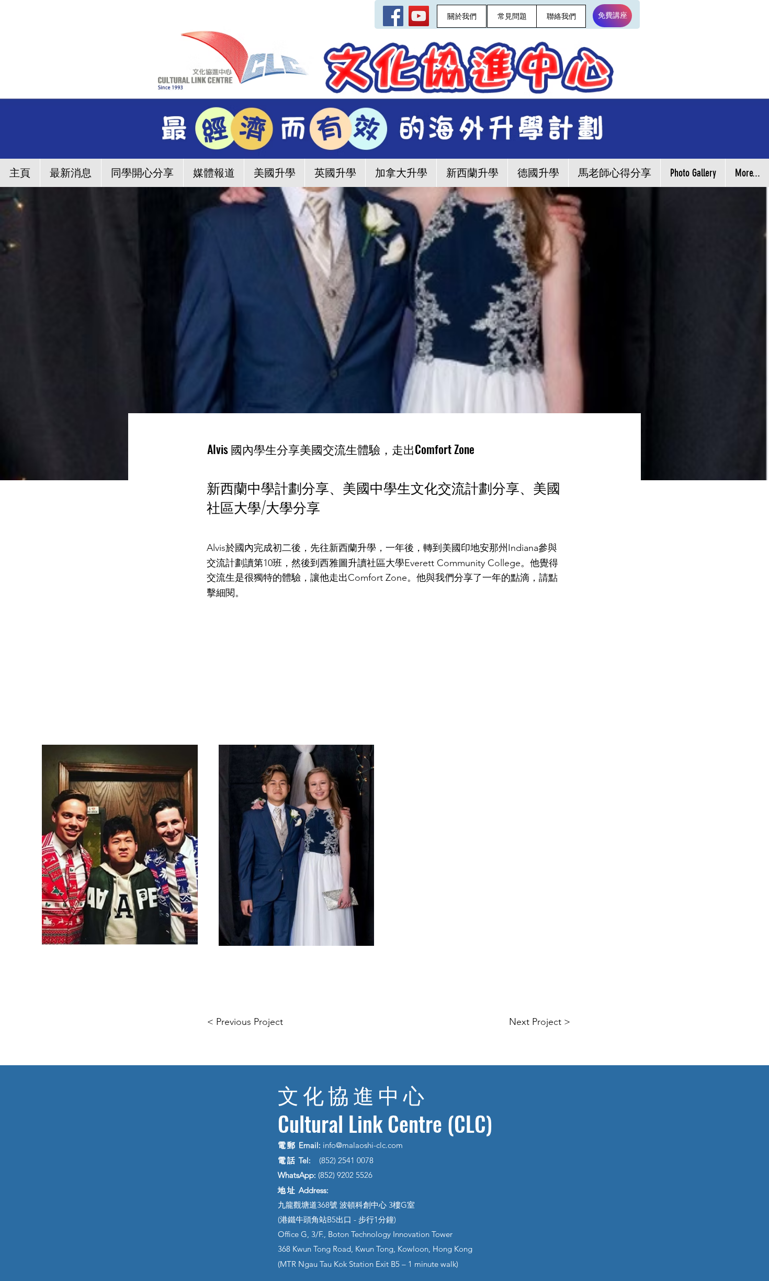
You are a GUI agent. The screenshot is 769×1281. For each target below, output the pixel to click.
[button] (120, 845)
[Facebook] (393, 16)
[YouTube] (419, 16)
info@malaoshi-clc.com (363, 1145)
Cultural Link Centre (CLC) (385, 1123)
